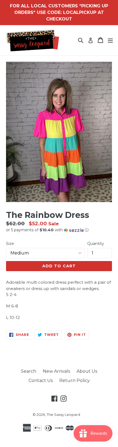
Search (28, 371)
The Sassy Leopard (63, 414)
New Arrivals (56, 371)
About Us (87, 371)
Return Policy (74, 380)
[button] (59, 230)
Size (10, 243)
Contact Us (41, 380)
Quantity (95, 243)
